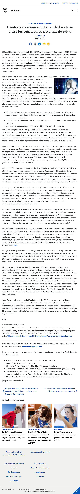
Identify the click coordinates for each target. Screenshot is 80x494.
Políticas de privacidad (23, 489)
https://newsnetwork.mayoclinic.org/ (57, 336)
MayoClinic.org (34, 336)
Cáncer (14, 468)
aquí (15, 245)
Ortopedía (40, 476)
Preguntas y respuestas (40, 468)
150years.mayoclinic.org (17, 336)
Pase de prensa (54, 3)
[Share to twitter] (35, 44)
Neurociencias (40, 463)
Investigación (40, 472)
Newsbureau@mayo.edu (40, 452)
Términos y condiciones (8, 489)
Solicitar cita (74, 3)
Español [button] (43, 3)
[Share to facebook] (30, 44)
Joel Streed (40, 36)
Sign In (65, 3)
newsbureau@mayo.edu (32, 346)
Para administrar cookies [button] (40, 489)
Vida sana (14, 480)
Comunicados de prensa (14, 463)
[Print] (48, 44)
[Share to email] (44, 44)
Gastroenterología (13, 476)
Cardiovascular (14, 472)
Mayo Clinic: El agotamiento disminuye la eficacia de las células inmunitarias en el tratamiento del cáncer (21, 391)
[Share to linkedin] (39, 44)
